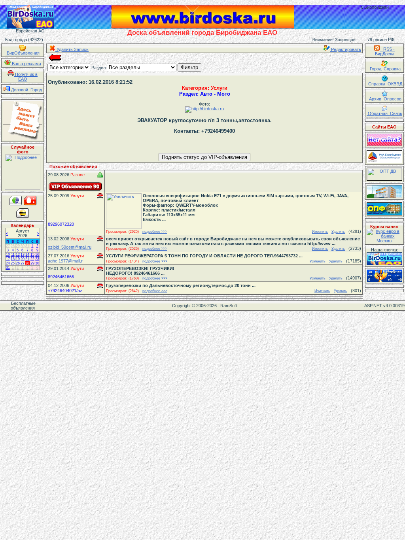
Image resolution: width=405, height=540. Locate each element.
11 (13, 255)
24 (8, 263)
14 (27, 255)
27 (8, 246)
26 (18, 263)
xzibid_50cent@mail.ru (69, 247)
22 (32, 259)
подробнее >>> (154, 232)
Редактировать (345, 49)
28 (13, 246)
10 (8, 255)
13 (23, 255)
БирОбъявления (23, 53)
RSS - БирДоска (385, 51)
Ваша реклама (26, 63)
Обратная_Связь (384, 113)
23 (37, 259)
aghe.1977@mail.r (65, 261)
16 (37, 255)
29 (18, 246)
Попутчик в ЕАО (26, 76)
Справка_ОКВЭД (384, 83)
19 (18, 259)
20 (23, 259)
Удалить (338, 232)
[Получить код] (384, 258)
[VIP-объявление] (75, 186)
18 (13, 259)
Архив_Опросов (384, 98)
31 (27, 246)
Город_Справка (385, 68)
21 (27, 259)
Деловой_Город (26, 89)
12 (18, 255)
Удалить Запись (72, 49)
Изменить (320, 232)
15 (32, 255)
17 (8, 259)
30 (23, 246)
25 (13, 263)
